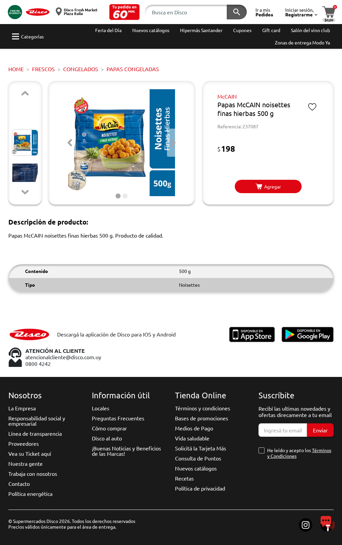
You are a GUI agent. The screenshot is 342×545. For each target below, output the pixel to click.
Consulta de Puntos (198, 458)
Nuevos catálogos (196, 468)
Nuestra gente (25, 463)
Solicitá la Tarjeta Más (200, 448)
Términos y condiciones (202, 408)
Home (16, 68)
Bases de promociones (201, 418)
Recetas (184, 478)
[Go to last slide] (69, 143)
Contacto (19, 483)
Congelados (80, 68)
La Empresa (22, 408)
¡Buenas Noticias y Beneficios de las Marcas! (126, 450)
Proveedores (23, 443)
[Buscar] (237, 12)
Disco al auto (107, 438)
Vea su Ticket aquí (29, 453)
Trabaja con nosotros (32, 473)
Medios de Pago (194, 428)
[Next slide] (25, 192)
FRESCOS (43, 68)
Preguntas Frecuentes (118, 418)
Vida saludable (192, 438)
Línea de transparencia (35, 433)
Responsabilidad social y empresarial (36, 420)
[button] (124, 12)
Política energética (30, 493)
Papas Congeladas (133, 68)
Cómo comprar (109, 428)
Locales (100, 408)
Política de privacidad (200, 488)
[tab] (118, 195)
